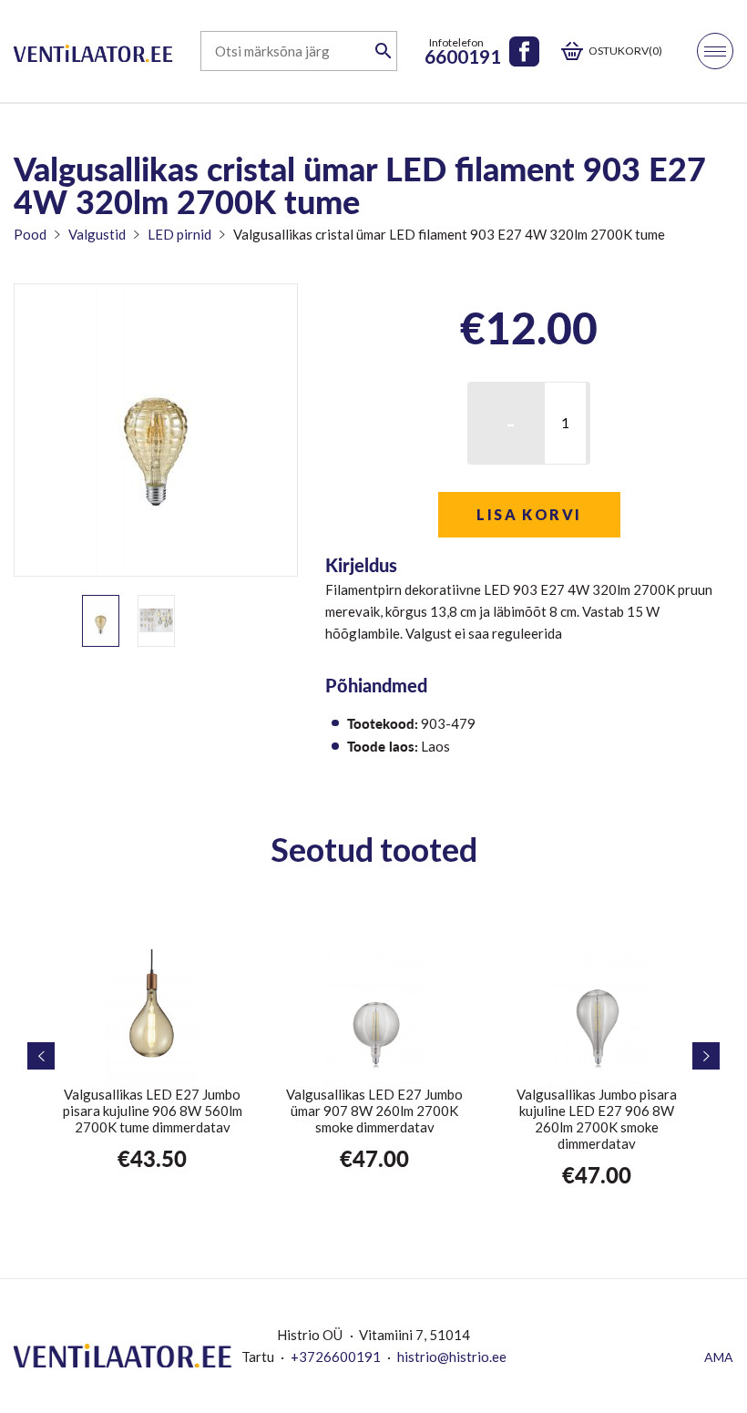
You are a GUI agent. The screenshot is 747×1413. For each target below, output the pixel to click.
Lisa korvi (528, 514)
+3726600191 (336, 1356)
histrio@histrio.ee (452, 1356)
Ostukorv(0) (625, 50)
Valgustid (97, 234)
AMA (718, 1357)
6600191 (463, 56)
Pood (30, 234)
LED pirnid (179, 234)
